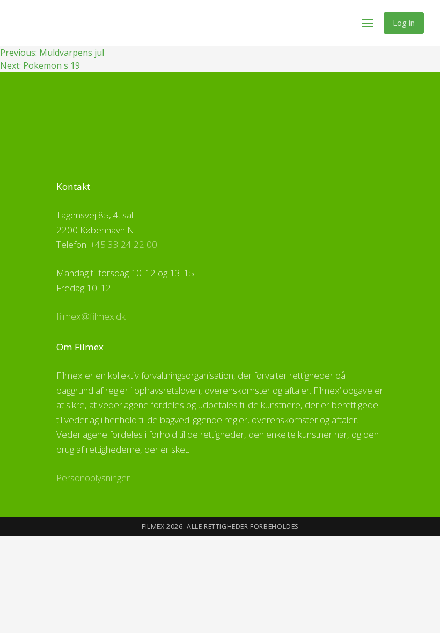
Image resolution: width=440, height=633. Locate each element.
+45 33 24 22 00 (123, 244)
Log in (404, 23)
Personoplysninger (93, 478)
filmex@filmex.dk (91, 316)
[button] (367, 23)
